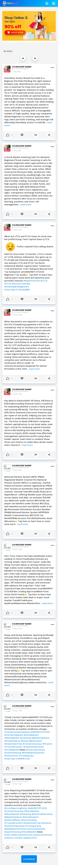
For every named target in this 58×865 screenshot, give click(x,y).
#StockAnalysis (12, 740)
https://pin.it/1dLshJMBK (17, 289)
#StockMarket (31, 735)
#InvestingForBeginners (16, 286)
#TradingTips (26, 755)
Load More (29, 859)
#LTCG (43, 280)
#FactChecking (29, 820)
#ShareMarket (12, 737)
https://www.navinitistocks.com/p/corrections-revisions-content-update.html (28, 836)
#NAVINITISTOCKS (40, 732)
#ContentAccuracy (33, 743)
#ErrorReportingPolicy (16, 808)
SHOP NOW (17, 32)
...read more (25, 204)
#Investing (26, 737)
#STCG (8, 283)
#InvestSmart (11, 755)
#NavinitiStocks (31, 280)
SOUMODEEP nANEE (21, 66)
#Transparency (33, 825)
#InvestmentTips (13, 743)
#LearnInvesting (13, 752)
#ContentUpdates (14, 735)
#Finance (47, 743)
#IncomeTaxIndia (21, 283)
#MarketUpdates (40, 737)
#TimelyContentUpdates (17, 732)
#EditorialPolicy (12, 820)
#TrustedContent (13, 746)
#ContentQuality (36, 828)
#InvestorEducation (33, 746)
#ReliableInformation (33, 752)
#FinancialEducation (31, 740)
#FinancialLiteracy (35, 749)
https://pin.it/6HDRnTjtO (17, 758)
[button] (47, 3)
